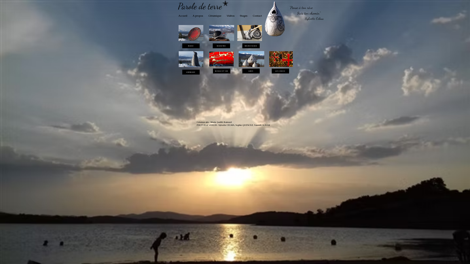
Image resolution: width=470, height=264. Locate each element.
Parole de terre (201, 6)
